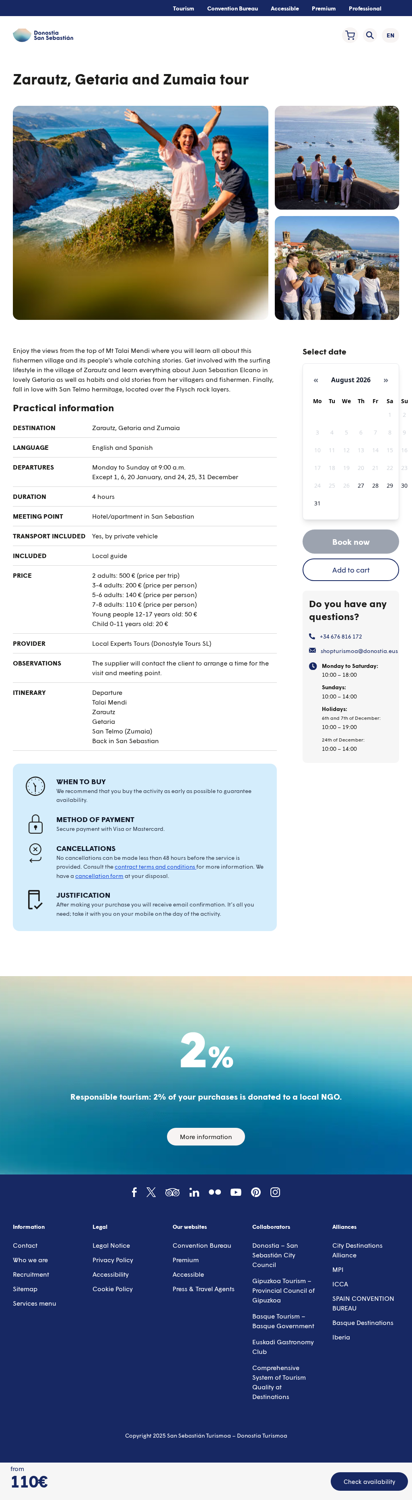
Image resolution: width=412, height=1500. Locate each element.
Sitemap (25, 1288)
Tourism (183, 8)
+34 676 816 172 (341, 636)
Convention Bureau (232, 8)
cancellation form (99, 875)
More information (206, 1136)
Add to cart (351, 569)
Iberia (341, 1337)
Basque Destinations (362, 1322)
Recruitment (31, 1274)
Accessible (285, 8)
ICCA (340, 1284)
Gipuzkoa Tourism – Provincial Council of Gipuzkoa (283, 1290)
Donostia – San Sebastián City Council (275, 1254)
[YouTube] (236, 1192)
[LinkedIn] (194, 1192)
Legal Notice (111, 1245)
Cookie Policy (113, 1288)
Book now (351, 541)
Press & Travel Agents (204, 1288)
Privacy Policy (113, 1259)
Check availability (369, 1481)
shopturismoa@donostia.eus (359, 650)
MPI (338, 1269)
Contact (25, 1245)
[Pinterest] (256, 1192)
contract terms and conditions (155, 866)
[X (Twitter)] (151, 1192)
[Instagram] (275, 1192)
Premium (324, 8)
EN (392, 37)
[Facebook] (134, 1192)
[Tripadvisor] (172, 1192)
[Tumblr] (215, 1192)
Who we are (30, 1259)
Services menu (34, 1303)
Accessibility (111, 1274)
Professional (365, 8)
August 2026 (351, 379)
